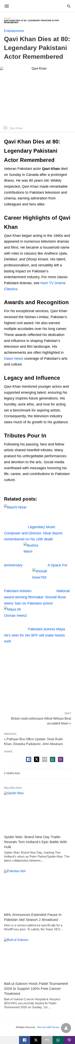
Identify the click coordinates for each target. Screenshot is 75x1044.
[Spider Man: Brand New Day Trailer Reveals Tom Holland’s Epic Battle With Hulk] (37, 812)
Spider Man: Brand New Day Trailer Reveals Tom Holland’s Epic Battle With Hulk (35, 842)
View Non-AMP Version (48, 1027)
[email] (47, 1040)
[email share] (44, 759)
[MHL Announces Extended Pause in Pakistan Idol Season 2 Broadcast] (37, 890)
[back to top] (66, 1028)
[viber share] (60, 759)
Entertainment (14, 31)
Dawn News (13, 359)
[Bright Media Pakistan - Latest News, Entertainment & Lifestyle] (37, 6)
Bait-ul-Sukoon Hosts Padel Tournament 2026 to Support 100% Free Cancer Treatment (36, 989)
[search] (68, 6)
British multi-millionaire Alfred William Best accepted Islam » (41, 720)
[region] (37, 676)
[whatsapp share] (52, 759)
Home (7, 18)
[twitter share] (36, 759)
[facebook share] (28, 759)
